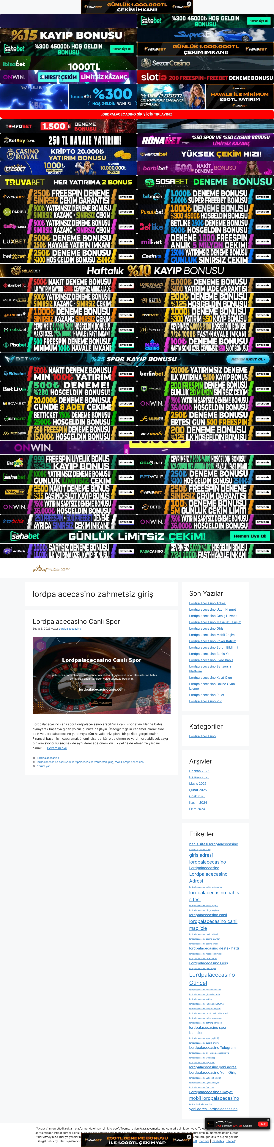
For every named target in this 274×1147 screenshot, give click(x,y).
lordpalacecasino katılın (200, 999)
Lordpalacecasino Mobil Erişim (212, 635)
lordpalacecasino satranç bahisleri (205, 1023)
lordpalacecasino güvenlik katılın (204, 994)
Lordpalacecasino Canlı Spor (76, 621)
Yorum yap (44, 766)
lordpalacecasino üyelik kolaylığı (204, 1083)
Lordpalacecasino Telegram (212, 1047)
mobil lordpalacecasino (129, 761)
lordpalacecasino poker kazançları (205, 1018)
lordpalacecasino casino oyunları (204, 939)
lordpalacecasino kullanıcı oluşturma (206, 1004)
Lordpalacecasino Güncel (212, 978)
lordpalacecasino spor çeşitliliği (204, 1038)
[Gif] (137, 270)
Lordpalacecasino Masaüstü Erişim (215, 622)
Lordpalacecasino (48, 757)
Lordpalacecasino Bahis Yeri (210, 654)
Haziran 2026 (199, 771)
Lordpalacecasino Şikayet (211, 1092)
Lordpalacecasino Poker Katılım (212, 641)
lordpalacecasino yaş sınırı (202, 1062)
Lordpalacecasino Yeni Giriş (212, 1072)
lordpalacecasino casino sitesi (203, 944)
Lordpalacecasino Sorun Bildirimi (213, 647)
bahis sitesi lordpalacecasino (213, 844)
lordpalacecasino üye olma (201, 1087)
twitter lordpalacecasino (200, 1104)
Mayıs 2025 (198, 783)
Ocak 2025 (197, 796)
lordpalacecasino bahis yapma (203, 905)
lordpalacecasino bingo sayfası (204, 910)
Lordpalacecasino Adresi (207, 603)
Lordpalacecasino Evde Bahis (211, 660)
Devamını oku (57, 748)
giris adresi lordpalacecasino (207, 858)
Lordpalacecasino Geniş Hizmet (213, 616)
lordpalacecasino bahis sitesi (214, 896)
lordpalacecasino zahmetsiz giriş (92, 761)
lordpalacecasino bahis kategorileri (206, 887)
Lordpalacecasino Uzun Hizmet (212, 609)
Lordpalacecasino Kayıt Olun (210, 677)
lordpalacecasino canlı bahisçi (203, 934)
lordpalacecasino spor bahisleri (207, 1030)
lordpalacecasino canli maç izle (213, 924)
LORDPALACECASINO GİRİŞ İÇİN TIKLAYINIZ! (137, 114)
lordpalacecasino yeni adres (213, 1067)
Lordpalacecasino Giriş (206, 628)
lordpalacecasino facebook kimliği (205, 954)
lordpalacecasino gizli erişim (202, 968)
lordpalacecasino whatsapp (202, 1058)
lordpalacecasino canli (208, 915)
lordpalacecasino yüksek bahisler (205, 1078)
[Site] (68, 196)
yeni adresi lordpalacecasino (213, 1109)
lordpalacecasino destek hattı (214, 948)
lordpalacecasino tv (198, 1053)
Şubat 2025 (198, 790)
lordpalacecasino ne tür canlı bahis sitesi (208, 1013)
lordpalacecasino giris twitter (203, 958)
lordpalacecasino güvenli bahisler (205, 990)
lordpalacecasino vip (219, 1053)
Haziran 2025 (199, 777)
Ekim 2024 (197, 809)
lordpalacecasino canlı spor (54, 761)
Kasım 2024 (198, 802)
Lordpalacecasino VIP (205, 701)
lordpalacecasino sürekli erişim (204, 1043)
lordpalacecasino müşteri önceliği (205, 1009)
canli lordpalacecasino (199, 849)
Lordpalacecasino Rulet (206, 695)
